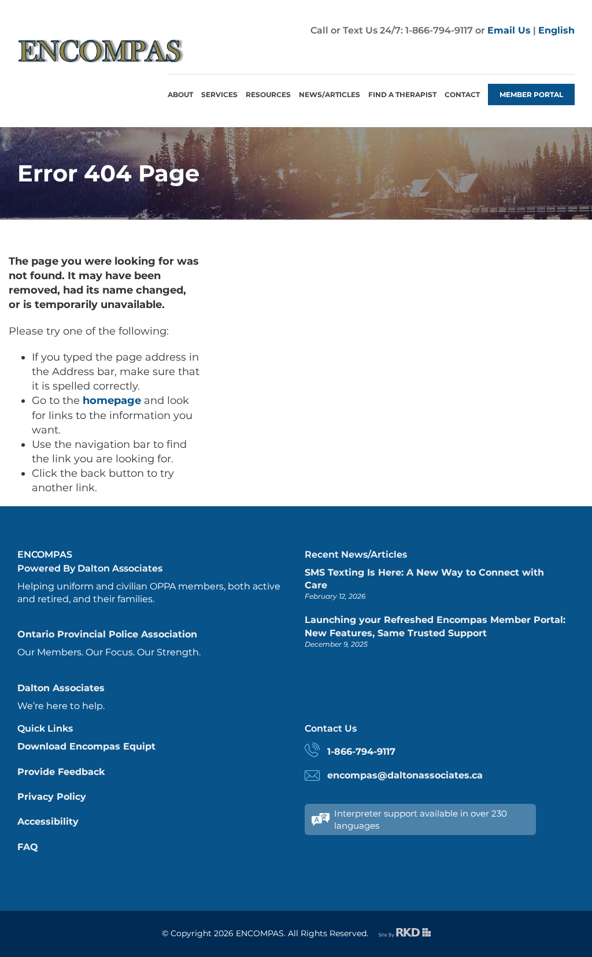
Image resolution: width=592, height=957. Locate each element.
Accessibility (48, 821)
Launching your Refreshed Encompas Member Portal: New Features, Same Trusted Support (435, 626)
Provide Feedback (61, 771)
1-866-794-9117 (361, 751)
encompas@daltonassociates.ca (405, 775)
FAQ (27, 846)
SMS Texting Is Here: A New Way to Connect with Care (424, 579)
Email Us (509, 30)
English (556, 30)
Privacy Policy (51, 796)
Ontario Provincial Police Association (107, 634)
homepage (112, 400)
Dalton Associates (61, 687)
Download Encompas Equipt (86, 746)
